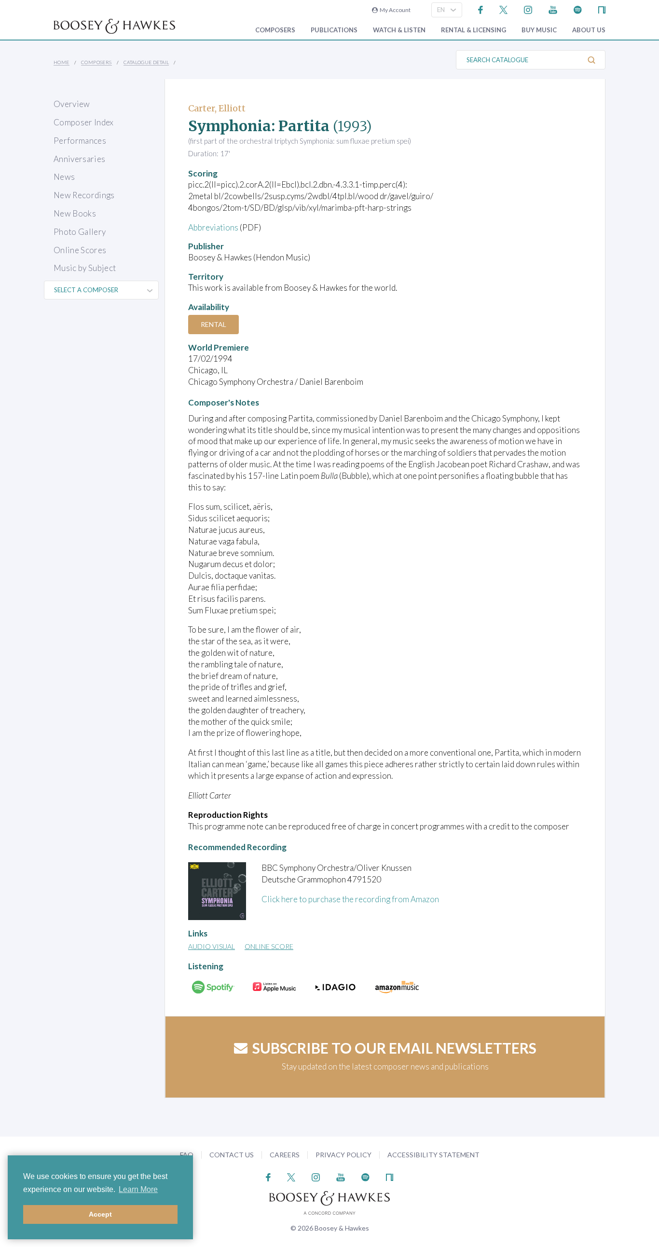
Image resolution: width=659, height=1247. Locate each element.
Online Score (269, 946)
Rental (213, 324)
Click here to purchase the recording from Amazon (350, 899)
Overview (72, 104)
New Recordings (84, 195)
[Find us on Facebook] (480, 9)
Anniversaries (79, 159)
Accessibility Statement (433, 1155)
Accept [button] (100, 1214)
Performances (80, 141)
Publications (334, 30)
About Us (588, 30)
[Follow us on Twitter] (503, 9)
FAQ (186, 1155)
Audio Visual (211, 946)
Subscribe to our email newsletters (394, 1048)
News (64, 177)
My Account (394, 10)
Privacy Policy (343, 1155)
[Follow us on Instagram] (528, 9)
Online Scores (80, 250)
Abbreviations (213, 227)
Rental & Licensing (473, 30)
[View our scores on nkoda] (601, 9)
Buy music (539, 30)
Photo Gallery (80, 232)
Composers (275, 30)
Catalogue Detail (146, 62)
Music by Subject (85, 268)
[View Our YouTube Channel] (553, 9)
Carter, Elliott (217, 108)
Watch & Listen (399, 30)
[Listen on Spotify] (578, 9)
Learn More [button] (138, 1189)
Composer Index (84, 122)
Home (61, 62)
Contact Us (231, 1155)
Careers (285, 1155)
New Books (75, 213)
